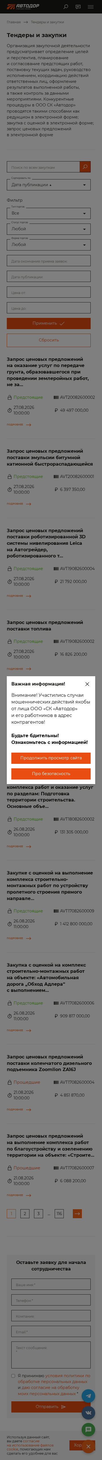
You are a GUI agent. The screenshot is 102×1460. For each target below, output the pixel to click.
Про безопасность (51, 773)
